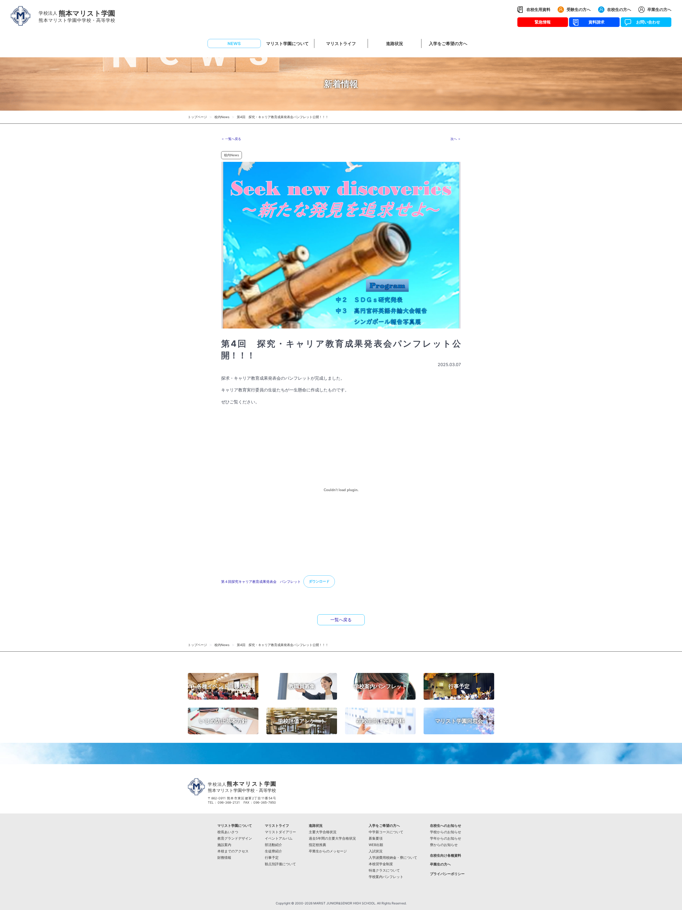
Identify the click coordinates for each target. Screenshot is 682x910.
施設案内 (224, 845)
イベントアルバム (279, 838)
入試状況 (376, 851)
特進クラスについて (384, 870)
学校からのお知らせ (445, 832)
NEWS (234, 43)
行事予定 (272, 858)
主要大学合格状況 (322, 832)
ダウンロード (319, 581)
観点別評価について (280, 864)
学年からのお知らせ (445, 838)
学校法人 (242, 786)
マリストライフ (277, 826)
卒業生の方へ (659, 9)
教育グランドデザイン (234, 838)
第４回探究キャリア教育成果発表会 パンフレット (261, 581)
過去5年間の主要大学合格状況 (332, 838)
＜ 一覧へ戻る (231, 139)
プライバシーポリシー (447, 874)
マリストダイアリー (280, 832)
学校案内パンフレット (386, 877)
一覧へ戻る (341, 619)
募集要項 (376, 838)
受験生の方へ (579, 9)
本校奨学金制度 (381, 864)
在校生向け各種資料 (445, 855)
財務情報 (224, 858)
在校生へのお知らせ (445, 826)
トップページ (197, 117)
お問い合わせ (646, 22)
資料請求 (594, 22)
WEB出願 (376, 845)
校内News (221, 117)
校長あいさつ (227, 832)
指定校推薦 (317, 845)
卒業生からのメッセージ (328, 851)
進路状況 (316, 826)
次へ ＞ (455, 139)
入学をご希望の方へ (384, 826)
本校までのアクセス (233, 851)
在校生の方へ (619, 9)
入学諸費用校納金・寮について (393, 858)
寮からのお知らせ (444, 845)
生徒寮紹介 (273, 851)
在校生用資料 (538, 9)
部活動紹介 (273, 845)
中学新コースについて (386, 832)
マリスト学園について (234, 826)
